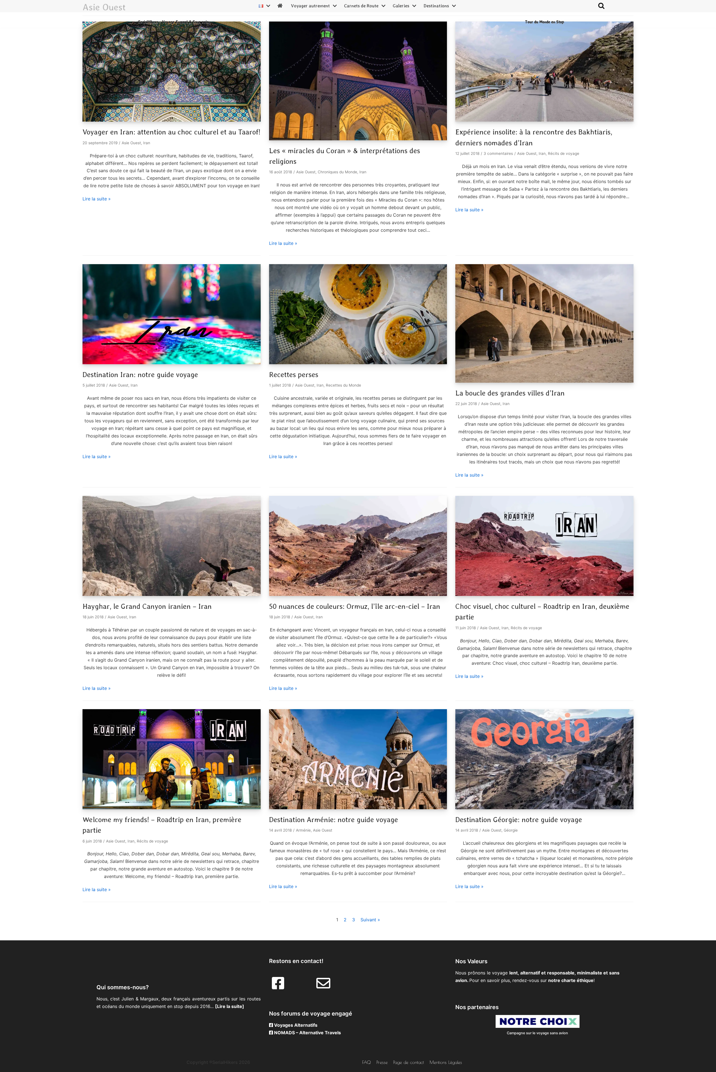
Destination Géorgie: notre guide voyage (518, 819)
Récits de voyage (563, 153)
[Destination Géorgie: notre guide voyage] (544, 807)
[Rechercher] (601, 5)
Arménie (303, 830)
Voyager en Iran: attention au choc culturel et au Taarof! (171, 132)
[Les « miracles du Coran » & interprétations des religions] (358, 138)
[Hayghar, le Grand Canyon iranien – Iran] (172, 594)
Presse (382, 1062)
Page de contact (408, 1062)
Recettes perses (293, 374)
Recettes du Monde (343, 385)
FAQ (366, 1062)
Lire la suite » (97, 199)
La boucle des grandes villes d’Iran (510, 393)
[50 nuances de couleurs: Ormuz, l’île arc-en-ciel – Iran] (358, 594)
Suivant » (370, 919)
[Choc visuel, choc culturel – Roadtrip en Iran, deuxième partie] (544, 594)
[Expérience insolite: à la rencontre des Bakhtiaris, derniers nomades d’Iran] (544, 120)
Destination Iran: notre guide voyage (140, 374)
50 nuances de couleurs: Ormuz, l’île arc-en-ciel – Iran (354, 606)
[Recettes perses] (358, 362)
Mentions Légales (446, 1062)
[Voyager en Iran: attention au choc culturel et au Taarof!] (172, 120)
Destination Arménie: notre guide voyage (333, 819)
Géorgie (511, 830)
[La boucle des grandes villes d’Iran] (544, 381)
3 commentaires (498, 153)
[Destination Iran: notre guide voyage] (172, 362)
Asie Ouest (131, 143)
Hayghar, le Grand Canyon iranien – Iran (147, 606)
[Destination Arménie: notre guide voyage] (358, 807)
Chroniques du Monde (337, 172)
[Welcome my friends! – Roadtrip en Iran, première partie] (172, 807)
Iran (146, 143)
